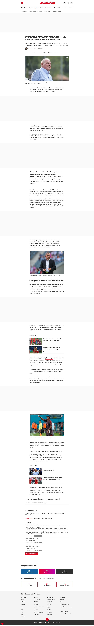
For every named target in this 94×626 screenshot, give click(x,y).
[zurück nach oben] (47, 620)
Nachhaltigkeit (23, 615)
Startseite (23, 11)
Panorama (48, 7)
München (23, 7)
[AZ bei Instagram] (65, 613)
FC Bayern (33, 125)
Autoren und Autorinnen (51, 599)
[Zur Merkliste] (68, 3)
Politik (58, 7)
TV (54, 7)
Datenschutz (62, 602)
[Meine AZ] (71, 3)
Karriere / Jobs (49, 601)
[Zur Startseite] (47, 4)
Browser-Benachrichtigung (38, 606)
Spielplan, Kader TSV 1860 (38, 612)
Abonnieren (49, 602)
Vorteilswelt (36, 609)
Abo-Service (49, 604)
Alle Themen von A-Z (37, 599)
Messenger (36, 602)
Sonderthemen (49, 614)
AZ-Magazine (49, 612)
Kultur (63, 7)
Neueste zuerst (29, 518)
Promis (42, 7)
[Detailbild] (67, 57)
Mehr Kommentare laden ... (31, 553)
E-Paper (48, 606)
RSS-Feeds (36, 604)
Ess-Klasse (36, 607)
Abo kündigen (62, 606)
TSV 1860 (22, 606)
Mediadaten (49, 609)
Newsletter (36, 601)
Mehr (69, 7)
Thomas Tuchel (49, 358)
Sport (36, 7)
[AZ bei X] (70, 613)
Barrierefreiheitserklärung (64, 604)
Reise (22, 614)
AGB (61, 601)
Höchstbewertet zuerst (47, 518)
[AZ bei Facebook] (60, 613)
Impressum (62, 599)
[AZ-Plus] (22, 3)
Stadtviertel (23, 601)
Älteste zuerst (37, 518)
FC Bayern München (32, 11)
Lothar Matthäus (35, 178)
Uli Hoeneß (34, 89)
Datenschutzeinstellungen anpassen (66, 607)
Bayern (31, 7)
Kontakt (48, 607)
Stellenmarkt (36, 614)
